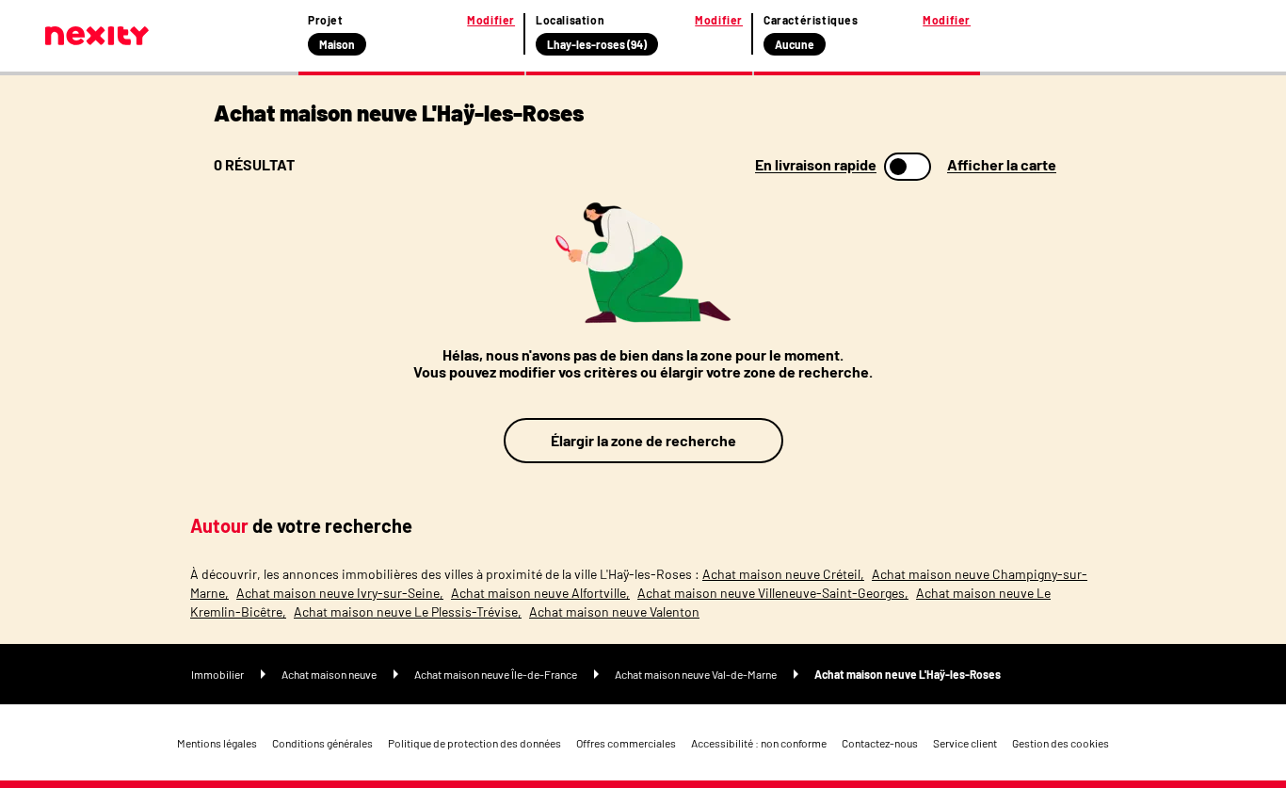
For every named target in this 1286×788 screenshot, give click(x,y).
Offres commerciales (626, 742)
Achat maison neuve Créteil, (783, 574)
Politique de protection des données (474, 742)
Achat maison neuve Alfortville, (540, 593)
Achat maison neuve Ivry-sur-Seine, (339, 593)
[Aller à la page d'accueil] (97, 35)
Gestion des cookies (1060, 742)
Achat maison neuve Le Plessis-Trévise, (408, 611)
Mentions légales (217, 742)
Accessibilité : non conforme (759, 742)
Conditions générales (322, 742)
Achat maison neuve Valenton (614, 611)
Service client (965, 742)
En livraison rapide (815, 164)
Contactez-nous (880, 742)
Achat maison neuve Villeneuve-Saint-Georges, (772, 593)
